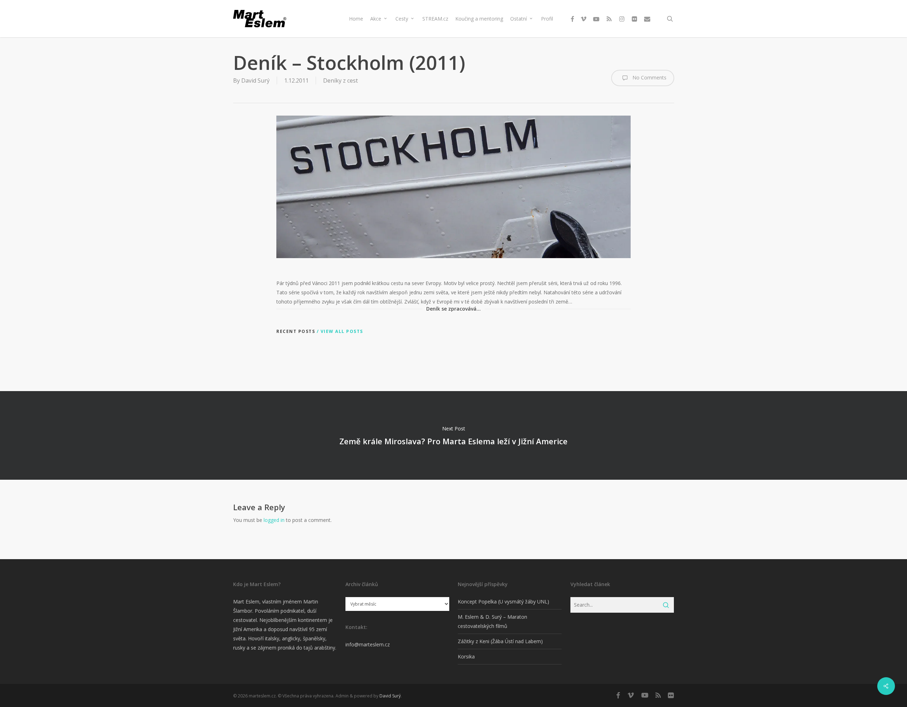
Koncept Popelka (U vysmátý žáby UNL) (503, 601)
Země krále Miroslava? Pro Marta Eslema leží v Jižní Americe (453, 435)
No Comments (648, 77)
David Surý (255, 80)
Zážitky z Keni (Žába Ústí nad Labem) (500, 641)
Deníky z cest (340, 80)
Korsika (466, 656)
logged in (274, 520)
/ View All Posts (339, 331)
